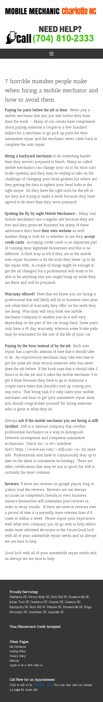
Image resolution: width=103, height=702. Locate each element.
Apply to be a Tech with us (26, 665)
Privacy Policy (18, 656)
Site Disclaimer (18, 646)
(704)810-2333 (43, 685)
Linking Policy (18, 651)
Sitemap (14, 660)
